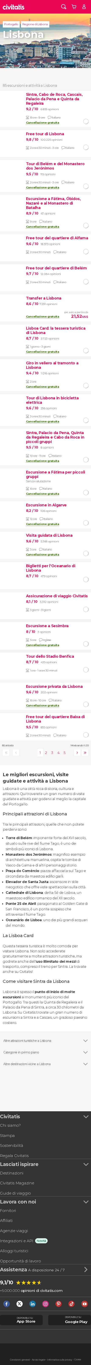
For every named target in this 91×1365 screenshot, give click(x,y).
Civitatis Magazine (17, 1183)
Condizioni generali (20, 1359)
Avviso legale (38, 1359)
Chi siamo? (10, 1125)
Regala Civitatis (14, 1155)
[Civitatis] (13, 7)
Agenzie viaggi (14, 1230)
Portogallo (11, 24)
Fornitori (8, 1210)
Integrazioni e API (16, 1240)
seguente (76, 752)
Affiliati (6, 1220)
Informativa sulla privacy (59, 1359)
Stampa (7, 1135)
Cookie (77, 1359)
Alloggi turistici (14, 1250)
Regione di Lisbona (35, 24)
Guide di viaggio (15, 1193)
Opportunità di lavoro (20, 1261)
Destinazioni (11, 1173)
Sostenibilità (11, 1145)
